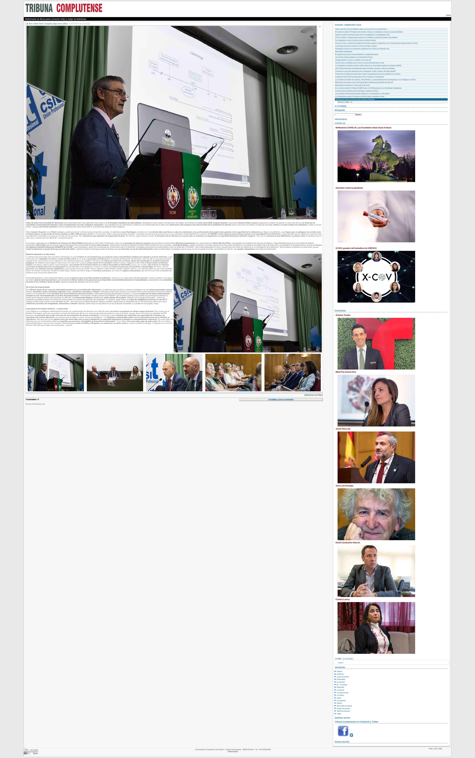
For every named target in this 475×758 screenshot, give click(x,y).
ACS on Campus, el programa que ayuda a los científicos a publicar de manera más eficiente (366, 37)
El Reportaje (341, 679)
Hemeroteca (341, 119)
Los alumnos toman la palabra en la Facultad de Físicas (354, 57)
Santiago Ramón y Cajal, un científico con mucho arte (353, 60)
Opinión (339, 703)
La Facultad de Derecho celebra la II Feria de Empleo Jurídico (356, 46)
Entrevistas (340, 310)
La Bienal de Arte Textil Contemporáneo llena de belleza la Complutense (359, 77)
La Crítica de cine (342, 693)
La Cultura (340, 695)
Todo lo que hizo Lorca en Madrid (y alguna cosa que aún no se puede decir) (361, 29)
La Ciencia (340, 690)
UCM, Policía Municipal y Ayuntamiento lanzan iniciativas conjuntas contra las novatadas (365, 68)
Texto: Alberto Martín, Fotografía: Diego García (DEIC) (48, 24)
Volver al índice (343, 102)
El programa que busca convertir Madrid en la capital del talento (356, 54)
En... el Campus (342, 685)
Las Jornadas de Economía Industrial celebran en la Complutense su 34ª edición (362, 94)
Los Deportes (341, 700)
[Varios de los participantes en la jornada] (291, 391)
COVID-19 (340, 123)
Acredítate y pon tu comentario (281, 399)
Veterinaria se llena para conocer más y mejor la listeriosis (354, 99)
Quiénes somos (342, 717)
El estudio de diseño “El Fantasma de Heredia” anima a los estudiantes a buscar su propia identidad (369, 32)
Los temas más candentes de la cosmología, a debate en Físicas (357, 91)
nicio (448, 15)
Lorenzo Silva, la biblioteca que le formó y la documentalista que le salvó (359, 63)
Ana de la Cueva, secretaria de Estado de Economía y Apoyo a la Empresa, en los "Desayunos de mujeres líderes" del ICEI (376, 43)
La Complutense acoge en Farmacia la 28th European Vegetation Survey (359, 96)
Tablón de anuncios (343, 711)
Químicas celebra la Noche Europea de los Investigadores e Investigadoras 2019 (362, 35)
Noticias (339, 671)
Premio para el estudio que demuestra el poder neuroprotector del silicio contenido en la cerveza (367, 74)
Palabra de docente (343, 708)
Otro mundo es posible (344, 706)
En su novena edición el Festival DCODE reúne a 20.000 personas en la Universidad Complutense (368, 88)
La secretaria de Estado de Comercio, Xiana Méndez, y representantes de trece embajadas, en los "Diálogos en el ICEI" (375, 80)
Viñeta (339, 714)
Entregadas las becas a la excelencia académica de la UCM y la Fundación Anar (362, 49)
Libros (339, 698)
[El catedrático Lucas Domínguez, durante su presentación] (55, 391)
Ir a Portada (340, 106)
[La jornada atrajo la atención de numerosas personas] (232, 391)
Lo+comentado (348, 659)
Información (233, 751)
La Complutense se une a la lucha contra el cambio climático (355, 40)
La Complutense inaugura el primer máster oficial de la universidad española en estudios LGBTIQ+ (368, 65)
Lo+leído (338, 659)
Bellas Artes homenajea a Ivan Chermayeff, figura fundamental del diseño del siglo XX (364, 82)
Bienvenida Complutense (343, 51)
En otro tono (341, 682)
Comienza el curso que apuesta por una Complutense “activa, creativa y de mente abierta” (365, 71)
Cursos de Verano (343, 677)
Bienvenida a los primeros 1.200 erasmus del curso (352, 85)
